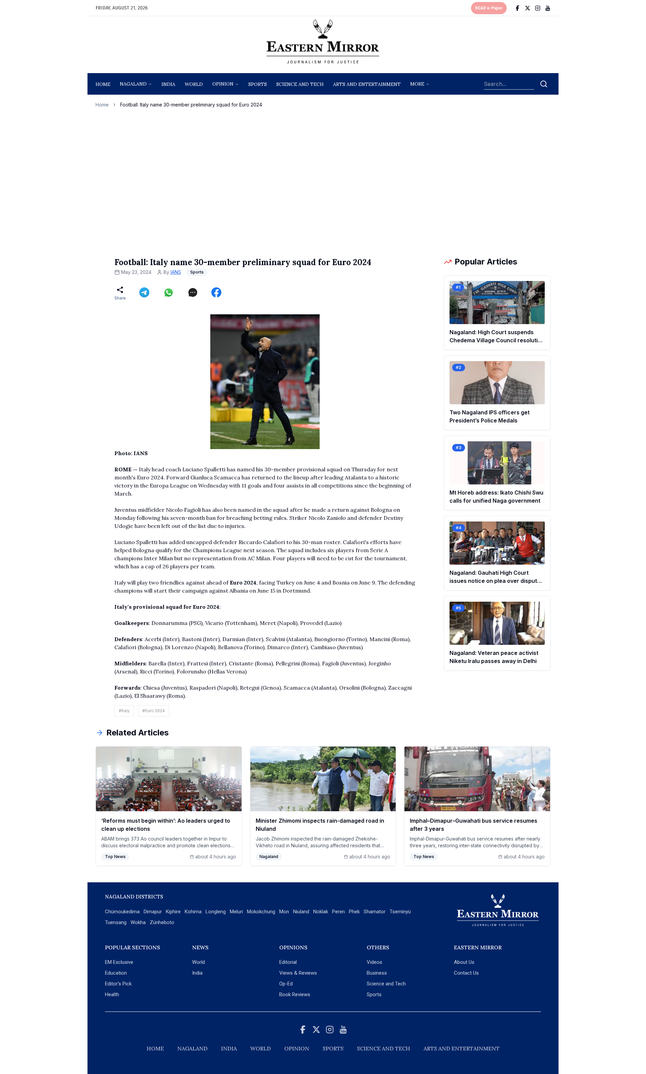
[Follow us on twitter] (527, 8)
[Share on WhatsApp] (168, 292)
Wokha (138, 922)
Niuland (301, 912)
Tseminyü (400, 912)
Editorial (288, 962)
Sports (374, 994)
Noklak (320, 912)
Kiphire (173, 912)
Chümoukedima (122, 912)
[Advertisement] (323, 182)
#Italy (124, 710)
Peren (338, 912)
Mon (284, 912)
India (168, 84)
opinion (223, 84)
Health (112, 994)
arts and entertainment (367, 84)
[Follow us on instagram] (537, 8)
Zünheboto (162, 922)
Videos (374, 962)
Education (116, 973)
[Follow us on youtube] (547, 8)
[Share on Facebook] (216, 292)
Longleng (216, 912)
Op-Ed (286, 984)
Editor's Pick (118, 984)
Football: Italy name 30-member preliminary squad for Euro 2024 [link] (191, 104)
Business (377, 973)
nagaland (133, 84)
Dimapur (153, 912)
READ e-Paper (489, 8)
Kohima (193, 912)
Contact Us (466, 973)
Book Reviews (294, 994)
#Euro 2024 (153, 710)
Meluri (236, 912)
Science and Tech (386, 984)
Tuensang (116, 922)
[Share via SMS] (193, 292)
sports (257, 84)
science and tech (300, 84)
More (417, 84)
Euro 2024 (243, 582)
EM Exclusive (119, 962)
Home (103, 84)
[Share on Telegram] (144, 292)
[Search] (543, 84)
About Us (464, 962)
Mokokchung (261, 912)
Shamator (375, 912)
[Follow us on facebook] (517, 8)
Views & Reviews (298, 973)
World (194, 84)
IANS (176, 272)
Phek (354, 912)
